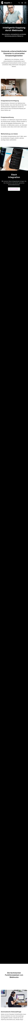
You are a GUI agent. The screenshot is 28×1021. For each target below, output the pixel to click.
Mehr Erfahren (14, 189)
